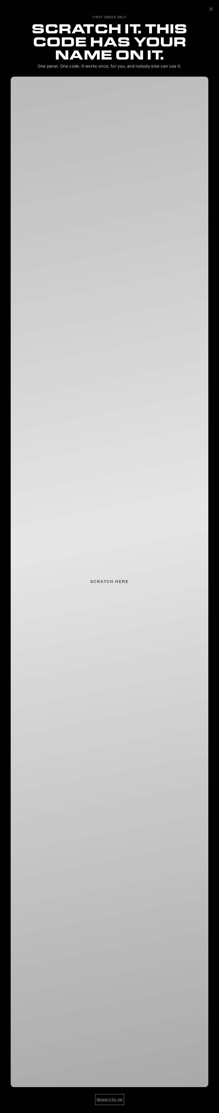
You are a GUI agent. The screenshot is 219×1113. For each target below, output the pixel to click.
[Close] (211, 9)
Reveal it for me (110, 1099)
